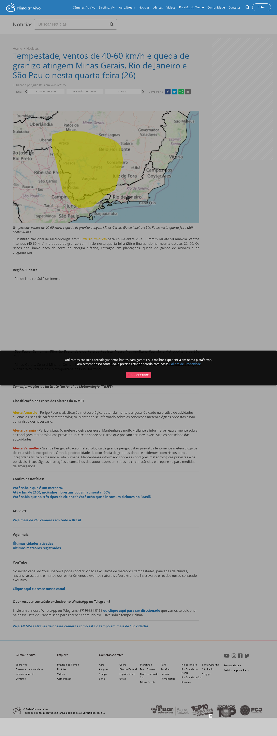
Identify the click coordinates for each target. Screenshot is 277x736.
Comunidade (216, 7)
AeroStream (127, 7)
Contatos (234, 7)
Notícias (144, 7)
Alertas (158, 7)
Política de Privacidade (185, 364)
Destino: (107, 7)
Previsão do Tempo (191, 7)
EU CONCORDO (138, 375)
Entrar (261, 7)
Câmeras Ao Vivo (84, 7)
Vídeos (170, 7)
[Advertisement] (138, 727)
